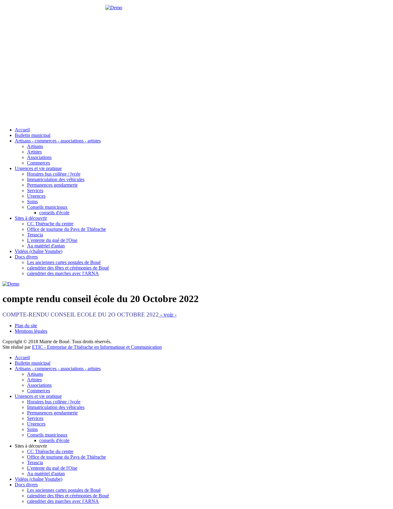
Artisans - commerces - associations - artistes (58, 140)
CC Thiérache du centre (50, 223)
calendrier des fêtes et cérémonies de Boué (68, 267)
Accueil (22, 129)
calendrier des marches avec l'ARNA (63, 273)
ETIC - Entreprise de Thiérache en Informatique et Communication (97, 347)
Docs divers (26, 256)
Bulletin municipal (32, 135)
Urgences (36, 196)
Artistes (34, 151)
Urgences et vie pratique (38, 168)
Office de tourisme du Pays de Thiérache (66, 229)
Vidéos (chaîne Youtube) (38, 251)
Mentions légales (31, 331)
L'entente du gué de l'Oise (52, 240)
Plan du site (26, 325)
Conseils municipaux (47, 207)
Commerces (38, 162)
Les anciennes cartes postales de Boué (64, 262)
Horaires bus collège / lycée (53, 174)
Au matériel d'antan (46, 245)
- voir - (168, 314)
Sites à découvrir (31, 218)
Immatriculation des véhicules (55, 179)
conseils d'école (54, 212)
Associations (39, 157)
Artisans (35, 146)
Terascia (35, 234)
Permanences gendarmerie (52, 185)
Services (35, 190)
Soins (32, 201)
